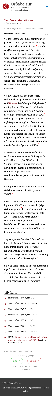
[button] (36, 46)
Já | (17, 361)
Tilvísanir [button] (11, 292)
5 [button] (5, 321)
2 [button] (5, 304)
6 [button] (5, 327)
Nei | (35, 361)
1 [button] (5, 298)
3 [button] (5, 310)
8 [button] (5, 338)
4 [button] (5, 315)
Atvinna (22, 29)
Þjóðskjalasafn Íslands (11, 383)
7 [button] (5, 332)
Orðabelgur (21, 4)
